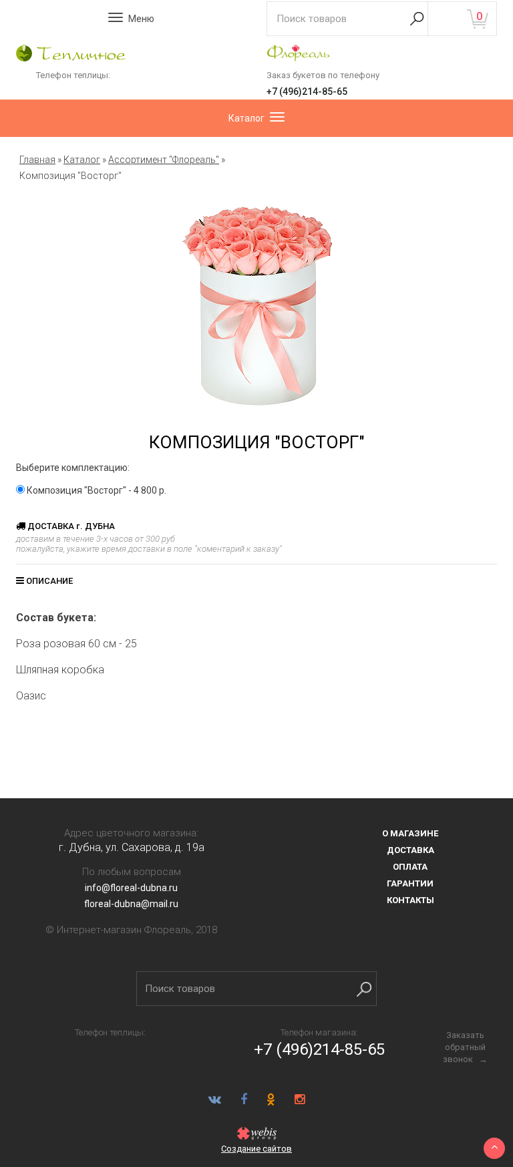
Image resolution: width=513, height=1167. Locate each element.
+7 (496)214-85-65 (307, 91)
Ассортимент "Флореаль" (163, 159)
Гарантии (410, 883)
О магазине (410, 833)
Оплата (410, 867)
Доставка (410, 850)
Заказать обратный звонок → (465, 1047)
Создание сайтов (256, 1149)
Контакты (410, 900)
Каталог (81, 159)
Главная (37, 159)
